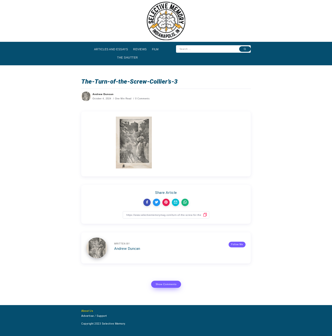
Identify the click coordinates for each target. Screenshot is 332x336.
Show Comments (166, 284)
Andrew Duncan (103, 94)
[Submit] (245, 49)
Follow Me (237, 244)
